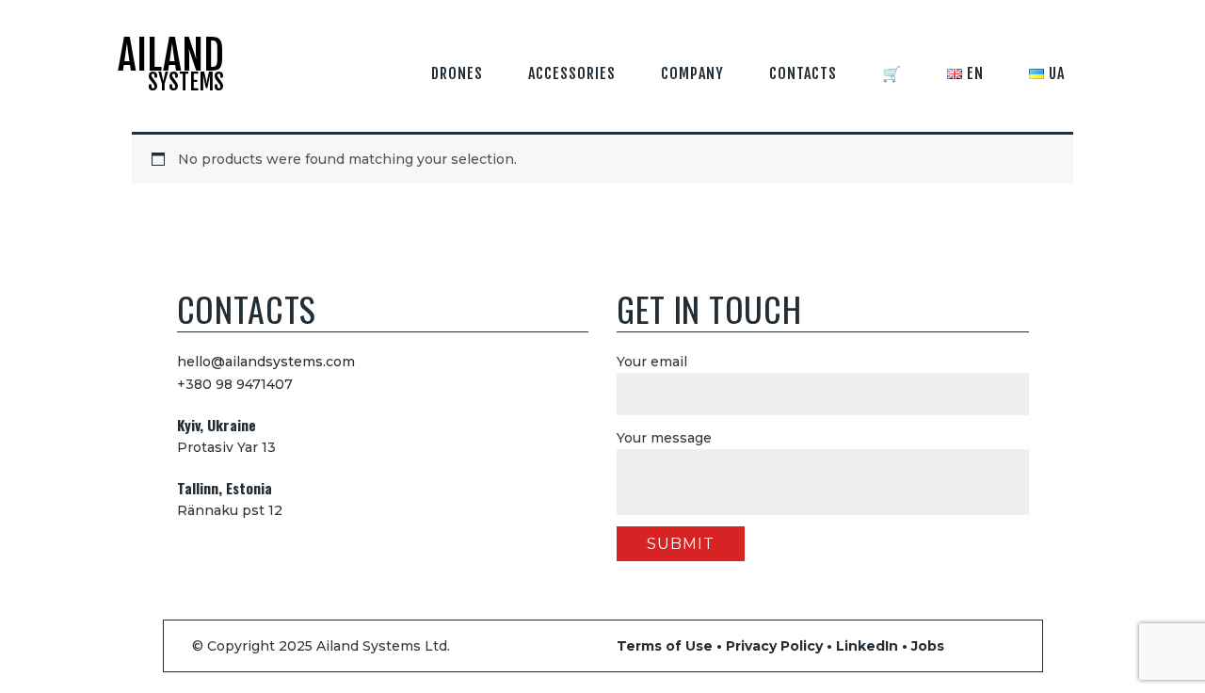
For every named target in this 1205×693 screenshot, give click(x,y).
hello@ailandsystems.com (266, 361)
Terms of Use (665, 645)
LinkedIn (867, 645)
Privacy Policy (774, 645)
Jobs (927, 645)
